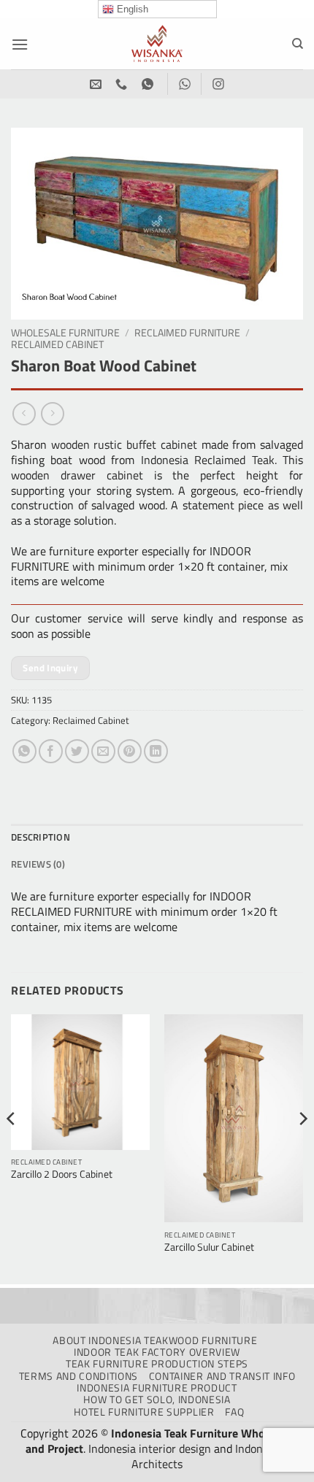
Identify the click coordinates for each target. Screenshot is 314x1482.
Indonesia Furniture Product (157, 1388)
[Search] (297, 44)
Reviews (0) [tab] (38, 864)
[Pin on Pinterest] (130, 751)
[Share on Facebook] (51, 751)
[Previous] (11, 1148)
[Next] (302, 1148)
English (131, 9)
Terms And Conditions (79, 1376)
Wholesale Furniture (65, 332)
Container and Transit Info (222, 1376)
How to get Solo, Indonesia (157, 1399)
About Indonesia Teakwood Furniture (155, 1340)
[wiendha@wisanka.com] (97, 84)
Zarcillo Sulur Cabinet (209, 1247)
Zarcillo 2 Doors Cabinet (61, 1174)
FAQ (234, 1412)
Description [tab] (40, 837)
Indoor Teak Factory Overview (157, 1352)
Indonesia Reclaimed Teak (208, 459)
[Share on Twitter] (77, 751)
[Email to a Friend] (103, 751)
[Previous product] (52, 413)
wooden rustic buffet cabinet (124, 444)
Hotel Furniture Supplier (144, 1412)
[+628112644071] (123, 84)
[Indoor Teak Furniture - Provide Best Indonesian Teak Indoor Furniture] (157, 43)
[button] (19, 44)
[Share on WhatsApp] (24, 751)
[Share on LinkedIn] (156, 751)
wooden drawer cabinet (77, 475)
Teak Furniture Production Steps (157, 1363)
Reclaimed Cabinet (57, 344)
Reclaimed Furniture (187, 332)
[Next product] (23, 413)
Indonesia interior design (149, 1448)
